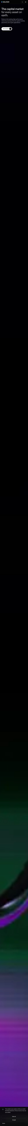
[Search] (22, 2)
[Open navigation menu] (25, 2)
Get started (6, 29)
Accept (14, 1120)
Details (3, 1123)
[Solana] (5, 2)
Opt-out (14, 1116)
